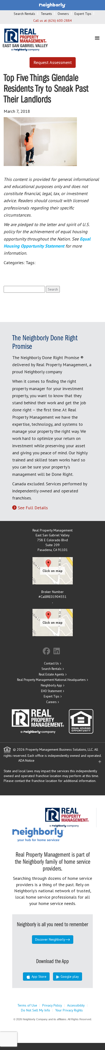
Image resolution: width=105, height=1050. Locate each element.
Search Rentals (24, 13)
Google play (69, 976)
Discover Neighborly (50, 939)
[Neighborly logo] (52, 5)
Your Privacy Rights (69, 1010)
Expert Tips (82, 13)
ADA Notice (26, 760)
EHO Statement (51, 691)
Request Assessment (52, 62)
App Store (38, 976)
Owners (63, 13)
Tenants (46, 13)
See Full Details (33, 507)
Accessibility (76, 1005)
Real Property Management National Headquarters (51, 680)
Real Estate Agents (51, 674)
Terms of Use (27, 1005)
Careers (51, 702)
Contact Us (51, 663)
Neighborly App (51, 685)
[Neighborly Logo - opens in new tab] (52, 834)
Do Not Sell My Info (35, 1010)
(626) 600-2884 (60, 20)
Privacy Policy (52, 1005)
